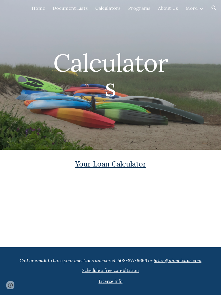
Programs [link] (139, 8)
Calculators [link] (108, 8)
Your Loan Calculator (110, 164)
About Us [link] (168, 8)
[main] (110, 75)
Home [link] (38, 8)
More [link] (192, 8)
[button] (214, 8)
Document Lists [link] (70, 8)
